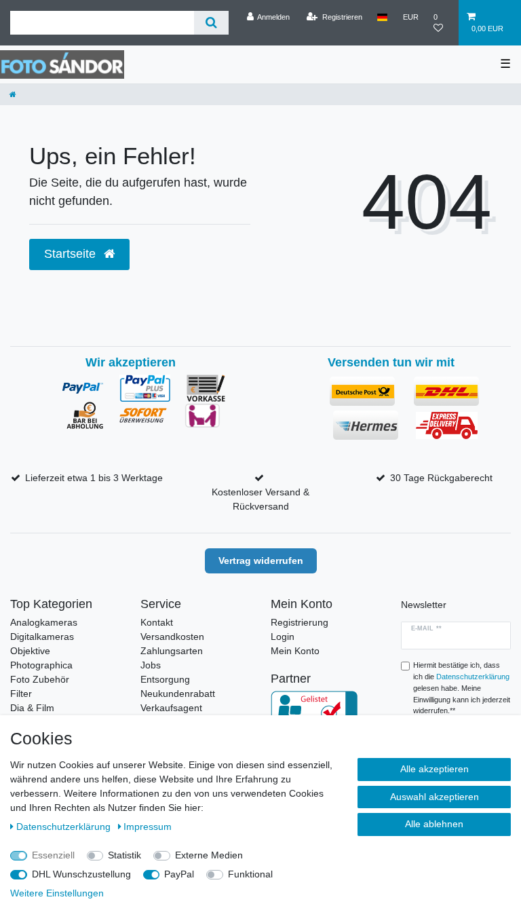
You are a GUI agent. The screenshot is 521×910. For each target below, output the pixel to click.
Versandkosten (172, 636)
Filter (21, 693)
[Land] (382, 17)
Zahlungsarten (171, 650)
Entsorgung (165, 679)
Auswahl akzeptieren (434, 796)
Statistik (124, 855)
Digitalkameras (42, 636)
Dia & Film (32, 707)
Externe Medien (209, 855)
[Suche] (211, 23)
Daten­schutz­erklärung (64, 826)
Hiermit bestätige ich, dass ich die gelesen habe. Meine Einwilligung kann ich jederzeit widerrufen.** (461, 688)
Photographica (41, 665)
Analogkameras (43, 622)
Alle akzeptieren (434, 768)
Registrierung (299, 622)
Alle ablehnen (434, 823)
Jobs (150, 665)
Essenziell (53, 855)
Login (282, 636)
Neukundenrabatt (177, 693)
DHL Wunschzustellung (81, 874)
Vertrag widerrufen (260, 560)
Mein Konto (295, 650)
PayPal (179, 874)
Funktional (250, 874)
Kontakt (156, 622)
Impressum (147, 826)
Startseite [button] (71, 254)
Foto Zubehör (39, 679)
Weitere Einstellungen (57, 893)
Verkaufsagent (171, 707)
